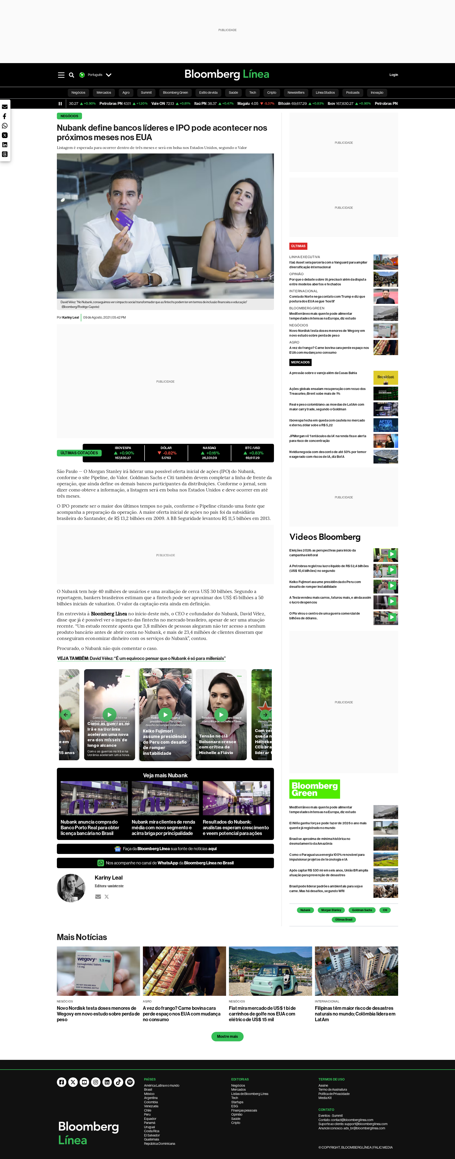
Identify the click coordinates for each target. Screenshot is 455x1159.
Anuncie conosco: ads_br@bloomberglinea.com (351, 1128)
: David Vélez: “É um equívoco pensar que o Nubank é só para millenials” (141, 658)
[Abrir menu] (61, 75)
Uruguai (149, 1127)
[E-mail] (98, 896)
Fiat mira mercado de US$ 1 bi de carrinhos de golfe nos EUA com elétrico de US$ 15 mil (262, 1013)
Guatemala (151, 1139)
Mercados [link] (104, 92)
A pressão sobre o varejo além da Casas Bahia (323, 373)
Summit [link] (146, 92)
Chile (147, 1110)
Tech (234, 1098)
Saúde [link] (233, 92)
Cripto (235, 1123)
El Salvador (152, 1135)
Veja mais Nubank (165, 775)
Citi (385, 910)
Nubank (305, 910)
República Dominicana (159, 1143)
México (149, 1094)
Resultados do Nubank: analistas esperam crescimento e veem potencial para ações (236, 827)
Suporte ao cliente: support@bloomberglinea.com (352, 1124)
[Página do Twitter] (73, 1082)
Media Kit (325, 1098)
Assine (323, 1085)
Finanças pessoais (244, 1110)
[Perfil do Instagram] (95, 1082)
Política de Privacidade (334, 1094)
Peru (147, 1114)
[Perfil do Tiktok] (118, 1082)
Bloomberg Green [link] (175, 92)
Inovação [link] (377, 92)
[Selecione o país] (108, 75)
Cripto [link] (271, 92)
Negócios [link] (78, 92)
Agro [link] (126, 92)
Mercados (238, 1089)
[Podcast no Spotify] (130, 1082)
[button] (5, 107)
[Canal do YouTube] (84, 1082)
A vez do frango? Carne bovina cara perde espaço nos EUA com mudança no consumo (182, 1013)
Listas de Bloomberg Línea (249, 1094)
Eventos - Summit (330, 1115)
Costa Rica (151, 1131)
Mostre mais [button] (227, 1036)
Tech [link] (252, 92)
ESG (234, 1106)
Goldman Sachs (362, 910)
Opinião (236, 1114)
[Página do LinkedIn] (107, 1082)
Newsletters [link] (296, 92)
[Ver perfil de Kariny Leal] (76, 888)
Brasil (148, 1089)
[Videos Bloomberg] (343, 537)
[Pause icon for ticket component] (60, 104)
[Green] (343, 789)
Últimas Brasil (343, 919)
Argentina (151, 1098)
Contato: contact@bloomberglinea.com (345, 1120)
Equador (150, 1119)
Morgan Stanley (331, 910)
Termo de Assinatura (332, 1089)
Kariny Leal (70, 317)
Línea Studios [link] (325, 92)
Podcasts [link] (352, 92)
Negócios (69, 116)
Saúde (235, 1119)
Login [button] (394, 75)
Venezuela (151, 1106)
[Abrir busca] (71, 75)
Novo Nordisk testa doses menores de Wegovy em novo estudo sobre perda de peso (98, 1013)
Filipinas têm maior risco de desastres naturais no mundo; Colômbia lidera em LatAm (355, 1013)
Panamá (149, 1123)
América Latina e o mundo (161, 1085)
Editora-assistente (109, 885)
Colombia (151, 1102)
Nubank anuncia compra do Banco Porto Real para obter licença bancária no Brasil (90, 827)
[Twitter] (106, 896)
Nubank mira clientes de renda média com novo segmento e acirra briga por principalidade (163, 827)
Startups (237, 1102)
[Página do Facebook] (61, 1082)
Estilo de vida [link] (208, 92)
